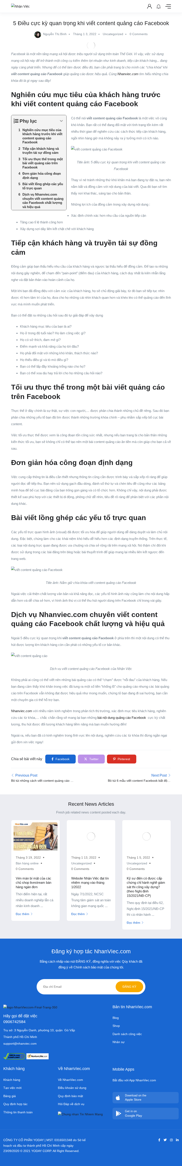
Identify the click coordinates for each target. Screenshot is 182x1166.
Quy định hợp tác (15, 1104)
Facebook (62, 759)
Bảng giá (9, 1096)
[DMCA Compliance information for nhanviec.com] (14, 1056)
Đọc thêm (22, 914)
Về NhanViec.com (70, 1080)
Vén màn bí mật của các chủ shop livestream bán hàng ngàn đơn (33, 882)
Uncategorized (113, 34)
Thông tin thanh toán (18, 1112)
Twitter (93, 759)
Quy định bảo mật (70, 1096)
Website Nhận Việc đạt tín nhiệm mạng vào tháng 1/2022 (90, 882)
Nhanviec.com (22, 711)
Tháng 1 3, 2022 (84, 34)
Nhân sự (119, 1042)
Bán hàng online (27, 863)
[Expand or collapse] (61, 121)
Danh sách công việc (127, 1034)
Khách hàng (11, 1080)
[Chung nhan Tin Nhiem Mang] (80, 1114)
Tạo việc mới (12, 1088)
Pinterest (123, 759)
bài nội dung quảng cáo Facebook (121, 717)
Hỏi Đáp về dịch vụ (71, 1104)
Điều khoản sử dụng (72, 1088)
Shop (116, 1026)
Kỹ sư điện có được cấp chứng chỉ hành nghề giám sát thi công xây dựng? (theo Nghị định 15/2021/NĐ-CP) (146, 887)
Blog (116, 1018)
